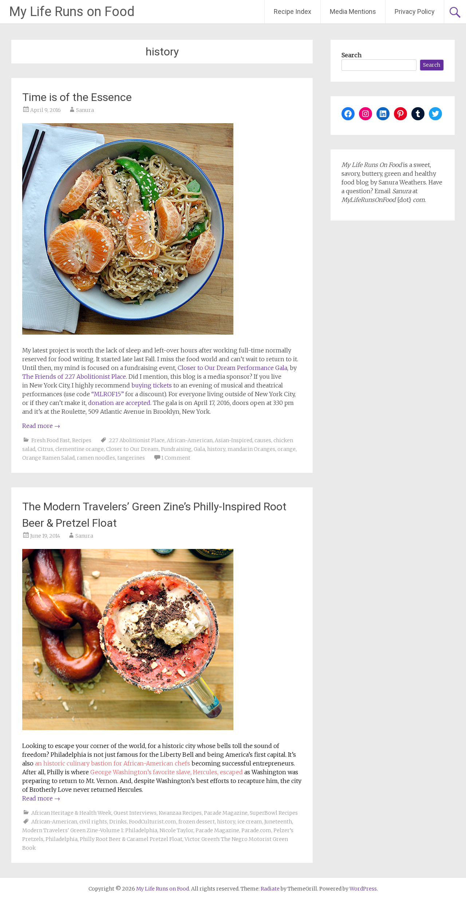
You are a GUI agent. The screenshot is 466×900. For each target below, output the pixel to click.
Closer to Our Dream (132, 449)
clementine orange (79, 449)
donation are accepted (119, 402)
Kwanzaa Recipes (180, 813)
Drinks (118, 821)
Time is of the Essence (77, 97)
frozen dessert (196, 821)
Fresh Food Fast (50, 440)
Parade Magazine (226, 813)
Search (351, 55)
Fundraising (176, 449)
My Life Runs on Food (72, 11)
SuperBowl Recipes (274, 813)
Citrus (45, 449)
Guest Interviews (135, 813)
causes (262, 440)
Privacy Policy (415, 11)
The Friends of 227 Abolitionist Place (74, 376)
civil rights (93, 821)
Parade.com (256, 830)
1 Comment (175, 458)
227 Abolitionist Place (137, 440)
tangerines (131, 458)
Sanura (85, 110)
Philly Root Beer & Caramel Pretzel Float (131, 839)
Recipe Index (292, 11)
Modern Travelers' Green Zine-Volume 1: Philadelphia (89, 830)
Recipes (81, 440)
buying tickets (151, 385)
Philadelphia (62, 839)
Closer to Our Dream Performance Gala (232, 367)
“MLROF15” (107, 394)
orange (286, 449)
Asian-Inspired (233, 440)
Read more (41, 425)
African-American (190, 440)
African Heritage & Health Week (71, 813)
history (216, 449)
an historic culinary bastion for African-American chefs (112, 763)
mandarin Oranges (251, 449)
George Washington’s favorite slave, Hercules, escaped (166, 772)
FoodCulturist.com (152, 821)
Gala (199, 449)
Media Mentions (353, 11)
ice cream (249, 821)
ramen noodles (96, 458)
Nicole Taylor (176, 830)
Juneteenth (278, 821)
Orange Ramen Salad (48, 458)
